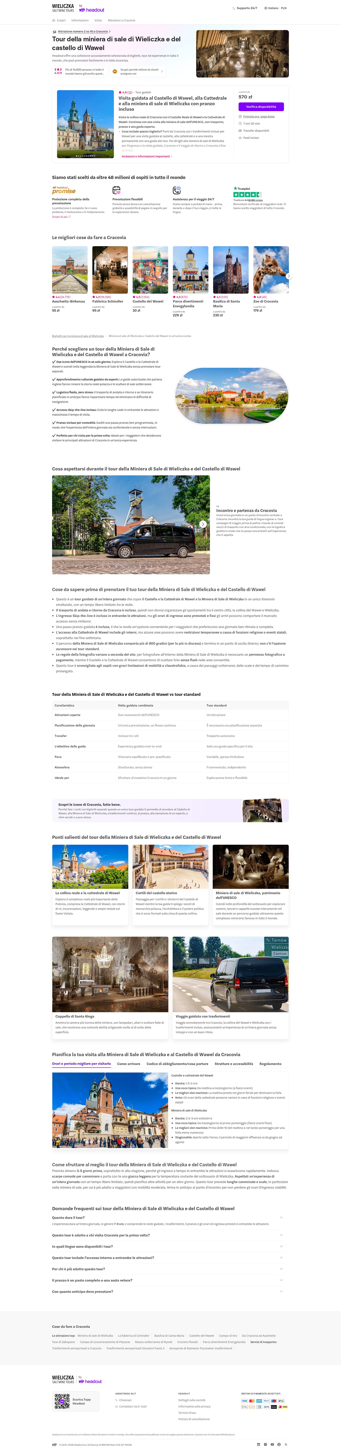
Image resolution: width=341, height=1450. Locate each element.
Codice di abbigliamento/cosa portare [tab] (177, 1063)
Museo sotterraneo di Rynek (153, 1342)
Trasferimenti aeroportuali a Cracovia (76, 1348)
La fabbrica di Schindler (133, 1335)
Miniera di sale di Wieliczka (95, 1335)
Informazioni (80, 20)
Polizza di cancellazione (194, 1419)
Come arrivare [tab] (128, 1063)
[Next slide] (109, 124)
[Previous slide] (62, 124)
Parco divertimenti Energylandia (224, 1342)
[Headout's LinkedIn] (258, 1444)
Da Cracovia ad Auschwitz (259, 1335)
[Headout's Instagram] (265, 1444)
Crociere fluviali (187, 1342)
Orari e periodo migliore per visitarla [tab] (81, 1063)
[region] (85, 124)
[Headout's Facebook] (279, 1444)
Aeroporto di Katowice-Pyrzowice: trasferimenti (200, 1348)
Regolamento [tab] (270, 1063)
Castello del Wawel (201, 1335)
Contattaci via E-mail (133, 1406)
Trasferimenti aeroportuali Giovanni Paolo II (135, 1348)
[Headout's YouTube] (272, 1444)
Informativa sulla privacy (194, 1406)
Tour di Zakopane (63, 1342)
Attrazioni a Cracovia (121, 20)
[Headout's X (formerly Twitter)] (286, 1444)
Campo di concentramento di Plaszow (105, 1342)
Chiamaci (125, 1400)
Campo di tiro (228, 1335)
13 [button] (129, 92)
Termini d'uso (187, 1413)
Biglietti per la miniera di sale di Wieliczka (78, 335)
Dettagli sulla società (191, 1400)
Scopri (61, 20)
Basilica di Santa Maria (169, 1335)
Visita (98, 20)
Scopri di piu (59, 216)
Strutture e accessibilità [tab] (234, 1063)
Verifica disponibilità (261, 106)
